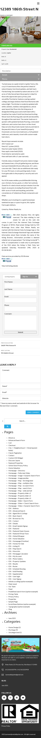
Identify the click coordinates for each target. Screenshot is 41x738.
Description (6, 71)
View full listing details (10, 266)
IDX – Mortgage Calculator (18, 554)
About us (11, 438)
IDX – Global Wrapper (16, 536)
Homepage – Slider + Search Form (20, 501)
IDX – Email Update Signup (18, 526)
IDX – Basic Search (15, 516)
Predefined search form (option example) (23, 592)
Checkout (11, 445)
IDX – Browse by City (16, 518)
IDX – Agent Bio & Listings (17, 513)
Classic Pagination (15, 453)
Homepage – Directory (16, 471)
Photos (4, 79)
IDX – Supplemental (15, 574)
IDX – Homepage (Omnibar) (18, 541)
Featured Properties (15, 463)
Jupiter (9, 53)
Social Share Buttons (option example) (22, 604)
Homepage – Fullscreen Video (19, 473)
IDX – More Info (14, 551)
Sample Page (13, 602)
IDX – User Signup (14, 579)
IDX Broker (25, 256)
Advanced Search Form (16, 440)
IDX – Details (13, 523)
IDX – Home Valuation (16, 539)
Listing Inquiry (10, 277)
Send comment (33, 412)
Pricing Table (13, 594)
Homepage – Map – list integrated (20, 481)
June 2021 (12, 618)
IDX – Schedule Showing (17, 569)
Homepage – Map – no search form (21, 486)
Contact (11, 455)
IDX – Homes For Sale (16, 544)
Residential (13, 49)
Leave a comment (6, 15)
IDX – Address (13, 508)
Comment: (8, 314)
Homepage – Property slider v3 (19, 498)
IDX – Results (13, 564)
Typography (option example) (19, 607)
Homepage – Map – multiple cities (20, 483)
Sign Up (25, 276)
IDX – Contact (13, 521)
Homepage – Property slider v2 (19, 496)
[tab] (20, 71)
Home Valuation (14, 468)
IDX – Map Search (14, 549)
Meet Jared (12, 584)
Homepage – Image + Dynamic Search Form (24, 476)
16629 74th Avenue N (8, 344)
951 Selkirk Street (7, 352)
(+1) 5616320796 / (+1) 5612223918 (17, 669)
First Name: (8, 282)
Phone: (6, 305)
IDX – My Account (15, 556)
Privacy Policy (13, 597)
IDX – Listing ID (14, 546)
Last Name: (8, 289)
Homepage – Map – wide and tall (20, 491)
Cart (10, 443)
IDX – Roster (13, 566)
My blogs (11, 630)
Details (4, 75)
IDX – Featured (13, 528)
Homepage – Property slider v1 (19, 493)
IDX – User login (14, 576)
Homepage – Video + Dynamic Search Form (24, 506)
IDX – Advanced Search (16, 511)
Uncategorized (13, 632)
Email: (6, 296)
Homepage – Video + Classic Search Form (23, 503)
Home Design (13, 627)
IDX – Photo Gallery (15, 559)
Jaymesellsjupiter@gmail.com (14, 675)
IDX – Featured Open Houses (18, 531)
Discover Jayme (14, 460)
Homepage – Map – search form (20, 488)
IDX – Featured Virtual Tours (18, 534)
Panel (10, 589)
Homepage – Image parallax (18, 478)
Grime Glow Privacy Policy (18, 465)
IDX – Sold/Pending (15, 571)
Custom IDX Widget (15, 458)
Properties (12, 599)
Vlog (10, 609)
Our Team (12, 586)
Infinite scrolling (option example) (20, 581)
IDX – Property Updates (17, 561)
